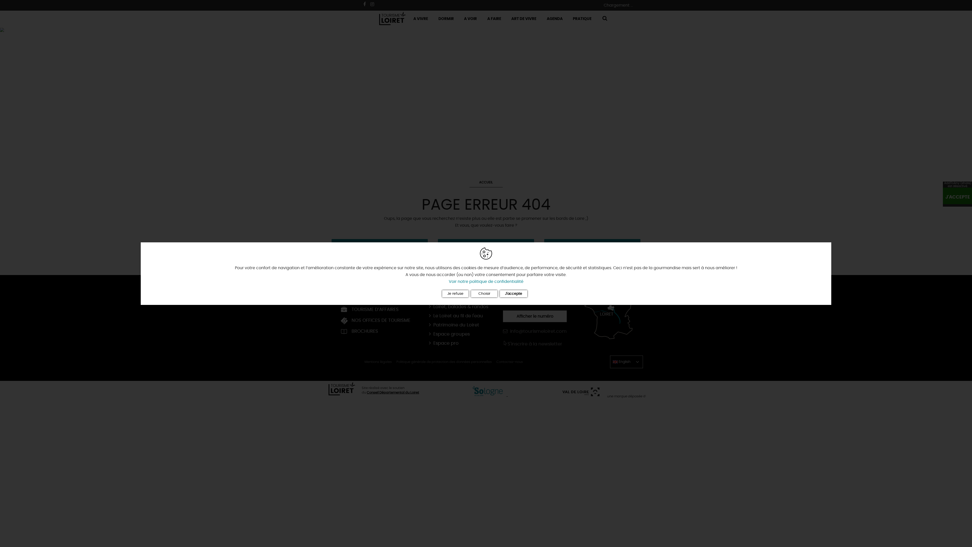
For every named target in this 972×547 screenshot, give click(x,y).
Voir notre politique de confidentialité (486, 282)
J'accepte (513, 294)
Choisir (484, 294)
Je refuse (455, 294)
